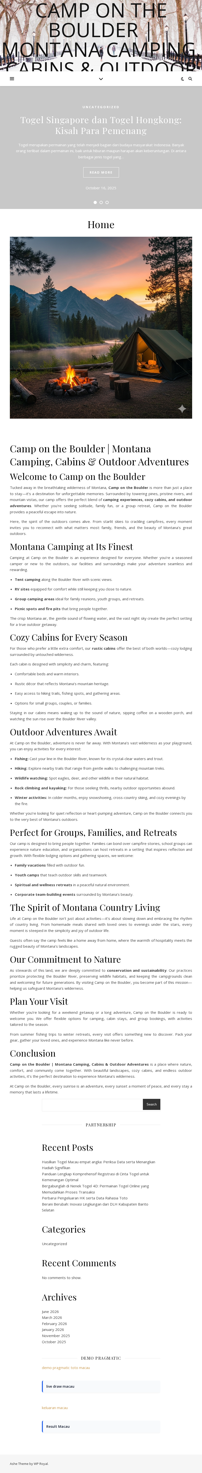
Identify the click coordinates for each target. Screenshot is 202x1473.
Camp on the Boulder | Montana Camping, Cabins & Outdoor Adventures (101, 49)
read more (101, 172)
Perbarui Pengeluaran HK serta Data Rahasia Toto (85, 1197)
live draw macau (60, 1386)
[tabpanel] (101, 147)
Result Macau (58, 1426)
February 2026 (54, 1323)
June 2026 (50, 1311)
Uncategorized (101, 107)
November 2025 (56, 1335)
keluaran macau (55, 1407)
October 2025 (54, 1341)
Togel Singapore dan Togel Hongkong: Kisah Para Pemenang (101, 125)
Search (152, 1104)
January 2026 (53, 1329)
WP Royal (41, 1463)
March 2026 (52, 1317)
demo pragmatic (56, 1367)
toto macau (80, 1367)
